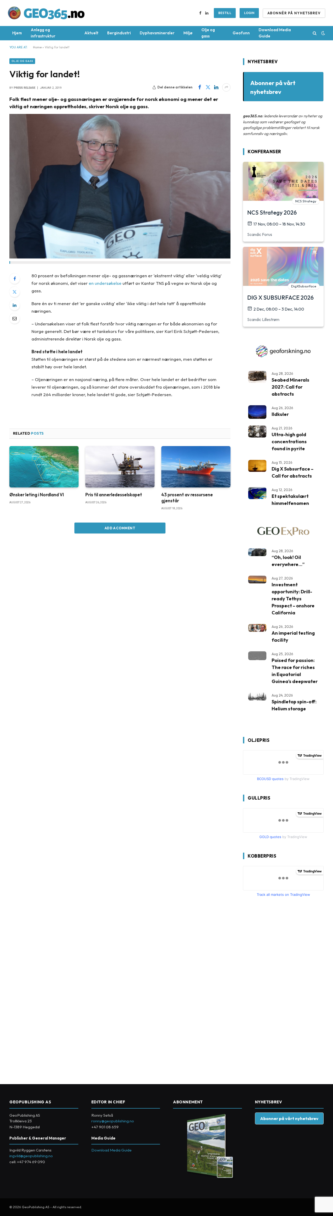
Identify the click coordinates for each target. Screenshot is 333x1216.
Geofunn (241, 32)
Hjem (17, 32)
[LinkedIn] (14, 305)
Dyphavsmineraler (157, 32)
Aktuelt (91, 32)
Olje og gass (208, 32)
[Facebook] (14, 278)
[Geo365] (46, 13)
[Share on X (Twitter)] (208, 87)
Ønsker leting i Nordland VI (36, 494)
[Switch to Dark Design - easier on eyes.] (322, 33)
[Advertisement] (282, 988)
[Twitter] (14, 292)
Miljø (188, 32)
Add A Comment (120, 528)
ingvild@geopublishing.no (31, 1155)
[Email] (14, 318)
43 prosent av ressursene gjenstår (187, 497)
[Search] (315, 33)
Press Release (24, 87)
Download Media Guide (275, 32)
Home (37, 47)
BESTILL (225, 13)
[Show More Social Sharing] (226, 87)
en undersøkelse (105, 283)
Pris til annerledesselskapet (113, 494)
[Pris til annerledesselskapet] (120, 466)
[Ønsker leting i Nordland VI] (44, 466)
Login (249, 13)
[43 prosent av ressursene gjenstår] (195, 466)
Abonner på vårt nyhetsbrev (289, 1118)
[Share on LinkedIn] (216, 87)
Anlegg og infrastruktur (43, 32)
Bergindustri (119, 32)
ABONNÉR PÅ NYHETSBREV (294, 13)
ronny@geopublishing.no (112, 1120)
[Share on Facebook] (199, 87)
